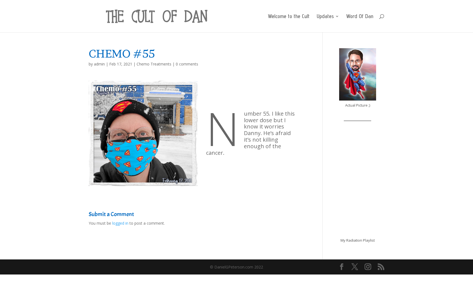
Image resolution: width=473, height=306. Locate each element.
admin (99, 64)
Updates (325, 16)
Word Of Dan (359, 16)
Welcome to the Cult (289, 16)
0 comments (187, 64)
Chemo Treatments (154, 64)
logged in (120, 223)
